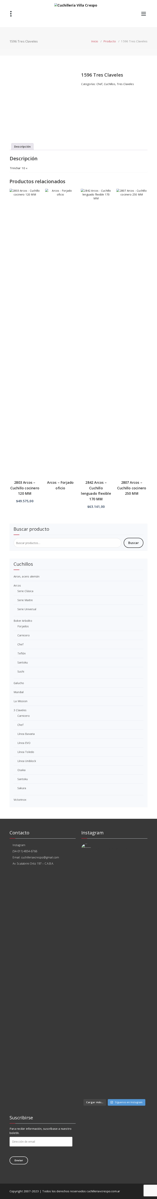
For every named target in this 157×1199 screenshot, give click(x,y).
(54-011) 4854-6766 (24, 851)
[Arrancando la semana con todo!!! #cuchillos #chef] (123, 877)
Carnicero (23, 635)
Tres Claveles (125, 84)
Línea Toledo (25, 752)
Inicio (94, 41)
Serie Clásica (25, 591)
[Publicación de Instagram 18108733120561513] (106, 867)
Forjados (23, 626)
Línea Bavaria (26, 734)
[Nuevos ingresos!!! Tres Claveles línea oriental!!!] (139, 909)
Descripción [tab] (22, 146)
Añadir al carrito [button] (25, 273)
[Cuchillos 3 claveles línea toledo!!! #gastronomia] (88, 915)
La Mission (20, 701)
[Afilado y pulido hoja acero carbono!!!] (88, 865)
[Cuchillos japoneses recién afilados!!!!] (106, 1076)
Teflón (21, 653)
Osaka (21, 770)
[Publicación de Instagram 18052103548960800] (123, 943)
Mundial (19, 692)
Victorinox (20, 799)
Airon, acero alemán (26, 576)
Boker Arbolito (23, 620)
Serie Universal (26, 609)
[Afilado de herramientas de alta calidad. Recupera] (106, 988)
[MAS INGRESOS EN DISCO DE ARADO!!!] (123, 1053)
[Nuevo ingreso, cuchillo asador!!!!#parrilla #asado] (106, 909)
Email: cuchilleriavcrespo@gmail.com (35, 857)
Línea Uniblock (26, 761)
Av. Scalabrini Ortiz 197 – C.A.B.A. (33, 863)
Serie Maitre (25, 600)
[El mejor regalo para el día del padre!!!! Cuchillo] (139, 869)
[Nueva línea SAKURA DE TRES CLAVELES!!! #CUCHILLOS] (123, 915)
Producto (109, 41)
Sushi (20, 671)
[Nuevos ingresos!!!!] (106, 1048)
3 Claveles (20, 710)
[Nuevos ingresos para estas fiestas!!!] (139, 942)
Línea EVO (23, 743)
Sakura (21, 788)
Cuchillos (109, 84)
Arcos (17, 585)
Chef (99, 84)
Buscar (133, 543)
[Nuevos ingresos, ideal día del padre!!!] (139, 1051)
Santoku (22, 662)
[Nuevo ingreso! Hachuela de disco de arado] (88, 1078)
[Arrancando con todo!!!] (88, 939)
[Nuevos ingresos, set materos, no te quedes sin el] (123, 1082)
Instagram (18, 845)
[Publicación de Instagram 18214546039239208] (139, 1078)
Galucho (19, 683)
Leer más (60, 270)
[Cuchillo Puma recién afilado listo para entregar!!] (88, 1055)
